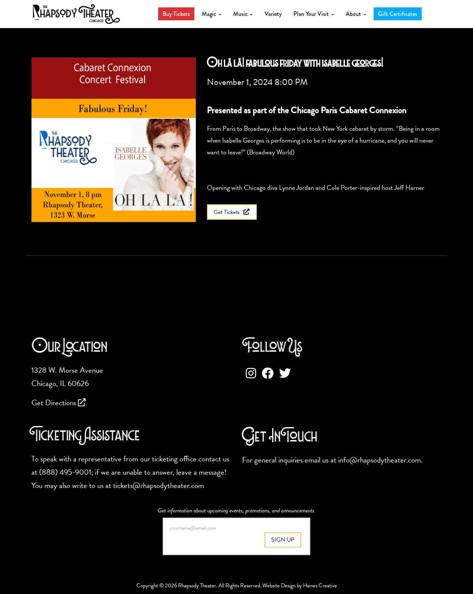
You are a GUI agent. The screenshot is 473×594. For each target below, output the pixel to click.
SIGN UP (283, 539)
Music (241, 14)
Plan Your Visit (311, 14)
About (354, 14)
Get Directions (54, 403)
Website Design (279, 585)
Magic (210, 14)
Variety (273, 14)
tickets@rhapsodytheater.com (158, 485)
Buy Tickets (176, 14)
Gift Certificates (397, 14)
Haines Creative (320, 585)
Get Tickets (227, 212)
